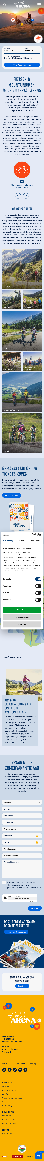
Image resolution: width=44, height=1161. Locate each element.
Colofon (5, 1094)
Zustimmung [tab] (8, 541)
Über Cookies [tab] (36, 541)
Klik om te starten (22, 898)
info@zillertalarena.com (12, 1041)
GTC (4, 1101)
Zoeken (4, 4)
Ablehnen (22, 624)
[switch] (38, 586)
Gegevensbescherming (12, 1098)
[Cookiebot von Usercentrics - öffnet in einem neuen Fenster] (31, 534)
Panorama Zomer (9, 1123)
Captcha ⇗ (31, 901)
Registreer (22, 986)
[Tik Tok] (15, 1070)
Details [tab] (22, 541)
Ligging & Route (9, 1090)
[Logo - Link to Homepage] (22, 4)
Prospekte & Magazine (16, 932)
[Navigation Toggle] (39, 4)
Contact (5, 1086)
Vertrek (26, 49)
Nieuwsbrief (7, 1133)
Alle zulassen (22, 610)
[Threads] (25, 1070)
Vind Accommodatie (22, 65)
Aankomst (7, 49)
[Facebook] (10, 1070)
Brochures (6, 1116)
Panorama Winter (9, 1119)
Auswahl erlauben (22, 617)
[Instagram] (4, 1070)
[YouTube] (20, 1070)
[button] (18, 196)
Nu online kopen (12, 495)
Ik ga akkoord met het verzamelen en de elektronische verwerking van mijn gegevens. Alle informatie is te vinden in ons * (24, 886)
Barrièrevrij (7, 1105)
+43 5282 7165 (8, 1039)
